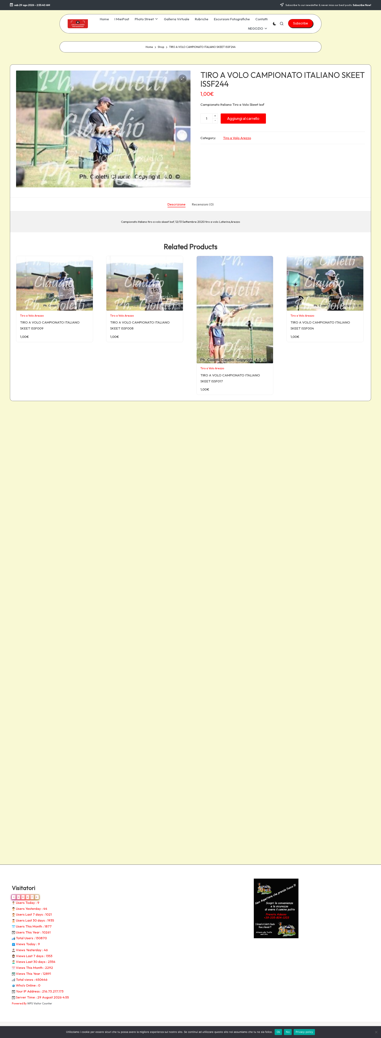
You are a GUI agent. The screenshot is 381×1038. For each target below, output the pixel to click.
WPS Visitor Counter (39, 1003)
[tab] (176, 204)
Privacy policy (304, 1031)
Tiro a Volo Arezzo (237, 138)
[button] (300, 23)
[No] (376, 1032)
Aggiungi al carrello (243, 118)
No (288, 1031)
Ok (278, 1031)
